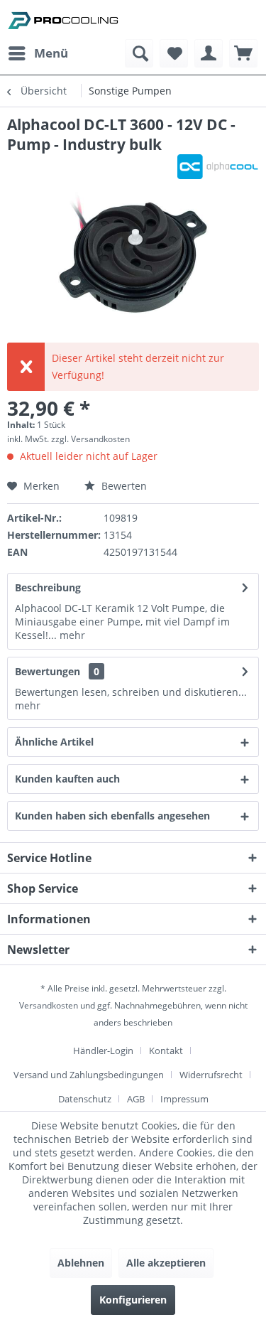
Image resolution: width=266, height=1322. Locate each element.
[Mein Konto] (208, 53)
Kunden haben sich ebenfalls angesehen (112, 815)
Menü (51, 53)
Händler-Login (103, 1050)
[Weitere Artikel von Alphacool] (218, 166)
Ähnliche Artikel (54, 741)
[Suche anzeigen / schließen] (139, 53)
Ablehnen (80, 1262)
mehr (71, 635)
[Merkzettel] (174, 53)
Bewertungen (47, 671)
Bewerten (123, 486)
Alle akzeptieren (166, 1262)
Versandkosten (48, 1005)
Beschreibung (48, 587)
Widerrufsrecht (211, 1074)
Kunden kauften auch (67, 778)
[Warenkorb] (243, 53)
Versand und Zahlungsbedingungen (88, 1074)
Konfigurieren (133, 1299)
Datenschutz (84, 1098)
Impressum (184, 1098)
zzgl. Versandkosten (90, 439)
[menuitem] (37, 53)
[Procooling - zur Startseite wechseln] (63, 19)
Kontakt (166, 1050)
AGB (136, 1098)
